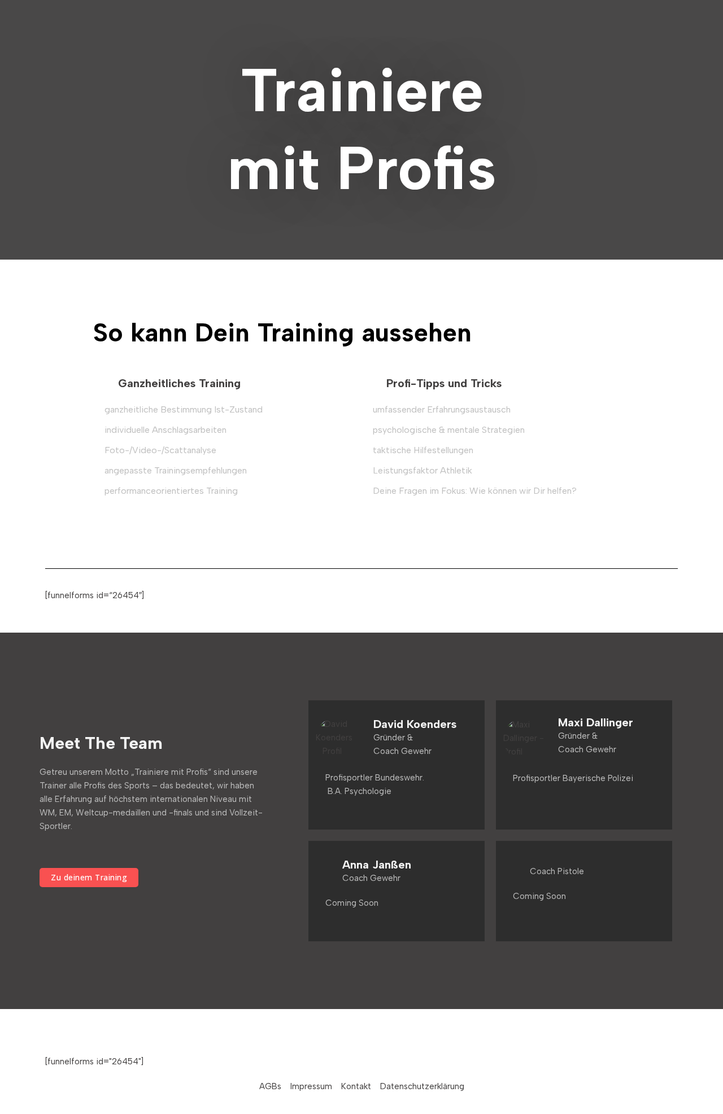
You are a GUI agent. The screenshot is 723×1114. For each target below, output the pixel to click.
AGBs (270, 1086)
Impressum (311, 1086)
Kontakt (356, 1086)
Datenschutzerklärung (422, 1086)
